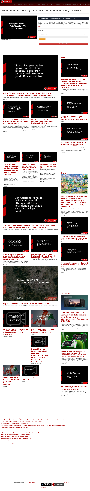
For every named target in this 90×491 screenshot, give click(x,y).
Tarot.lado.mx (66, 482)
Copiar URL (42, 39)
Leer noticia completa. (63, 43)
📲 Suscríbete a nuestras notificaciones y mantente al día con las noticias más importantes (57, 18)
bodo (63, 57)
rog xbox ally (66, 293)
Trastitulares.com (43, 487)
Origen (39, 26)
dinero (63, 173)
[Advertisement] (30, 143)
